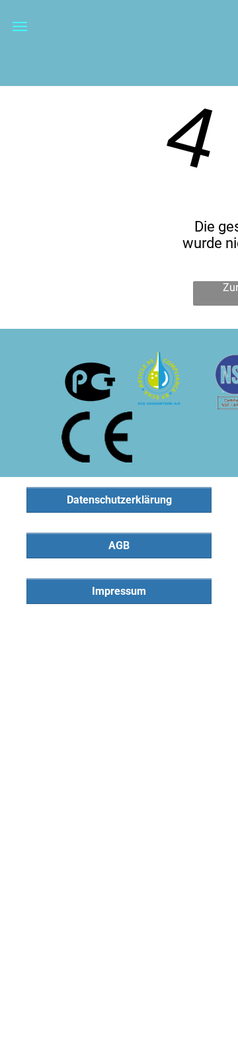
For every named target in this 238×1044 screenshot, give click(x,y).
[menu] (20, 26)
